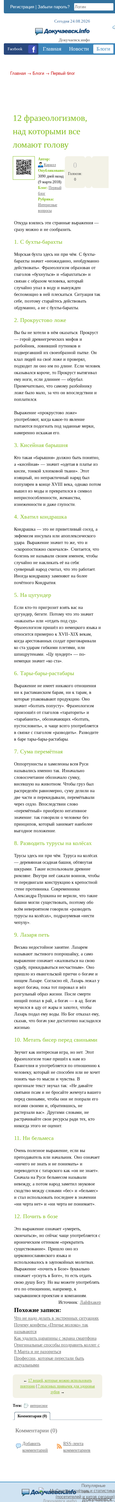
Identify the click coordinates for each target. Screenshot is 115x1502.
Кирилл (50, 165)
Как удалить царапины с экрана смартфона (55, 1338)
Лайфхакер (90, 1302)
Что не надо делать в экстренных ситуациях (56, 1318)
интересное (39, 1405)
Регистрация (22, 6)
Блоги (38, 73)
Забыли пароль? (54, 6)
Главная (18, 73)
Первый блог (63, 73)
